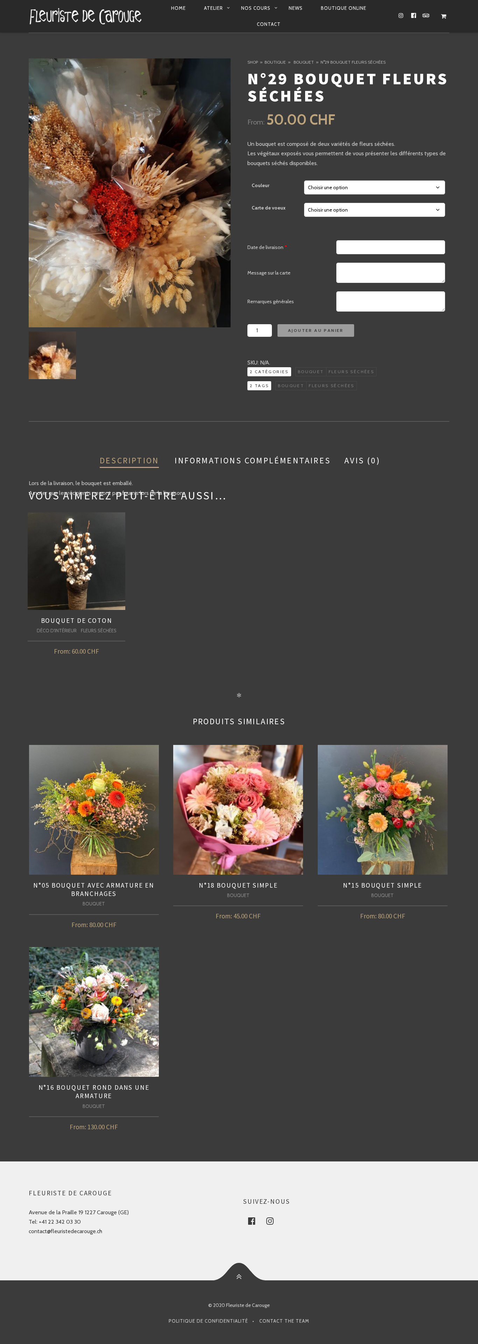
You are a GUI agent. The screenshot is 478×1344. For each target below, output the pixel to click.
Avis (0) (362, 460)
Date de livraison (267, 247)
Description (129, 460)
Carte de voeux (269, 208)
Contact (269, 24)
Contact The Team (284, 1321)
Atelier (213, 8)
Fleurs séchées (351, 371)
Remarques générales (270, 301)
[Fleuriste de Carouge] (86, 16)
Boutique (275, 62)
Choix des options (76, 649)
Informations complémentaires (253, 460)
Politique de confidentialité (208, 1321)
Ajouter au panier (316, 330)
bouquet (291, 385)
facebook (256, 1221)
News (296, 8)
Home (178, 8)
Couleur (260, 185)
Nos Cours (255, 8)
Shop (252, 62)
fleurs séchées (331, 385)
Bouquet (304, 62)
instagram (274, 1221)
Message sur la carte (268, 273)
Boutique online (343, 8)
